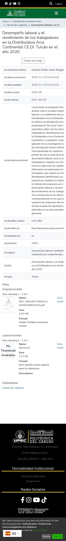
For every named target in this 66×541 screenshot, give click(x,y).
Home (5, 21)
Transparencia (33, 481)
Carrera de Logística (16, 25)
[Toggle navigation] (56, 13)
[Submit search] (51, 4)
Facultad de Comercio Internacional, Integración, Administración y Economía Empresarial (28, 21)
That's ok (57, 536)
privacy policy (39, 530)
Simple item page (33, 60)
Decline (46, 536)
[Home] (16, 13)
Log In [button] (58, 3)
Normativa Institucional (33, 476)
